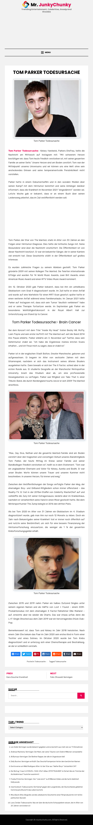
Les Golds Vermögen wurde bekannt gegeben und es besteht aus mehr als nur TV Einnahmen (47, 747)
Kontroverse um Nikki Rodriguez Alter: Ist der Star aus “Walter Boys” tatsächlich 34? (43, 766)
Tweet (28, 654)
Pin (37, 654)
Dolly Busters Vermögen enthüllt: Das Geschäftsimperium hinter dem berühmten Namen (45, 762)
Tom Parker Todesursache (23, 150)
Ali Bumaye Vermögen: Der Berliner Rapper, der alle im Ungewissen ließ (38, 757)
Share (17, 654)
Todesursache (40, 662)
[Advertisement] (46, 31)
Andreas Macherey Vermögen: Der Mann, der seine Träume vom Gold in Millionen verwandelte (46, 752)
